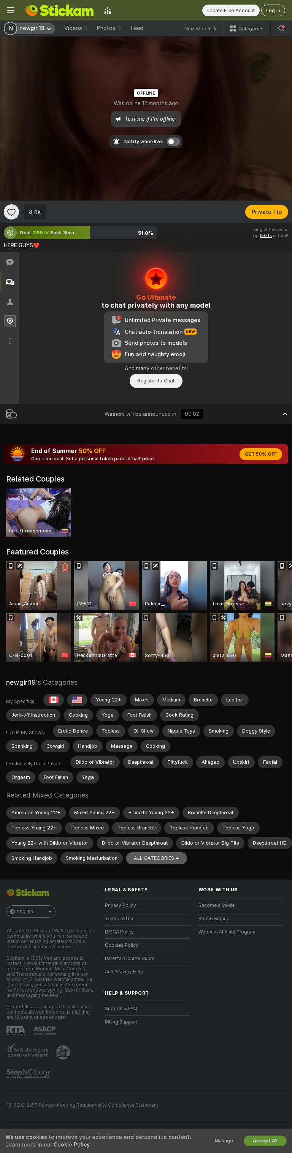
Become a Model (217, 905)
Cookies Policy (121, 945)
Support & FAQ (121, 1008)
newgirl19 (21, 682)
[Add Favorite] (11, 212)
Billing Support (121, 1022)
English (25, 911)
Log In (273, 10)
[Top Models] (107, 10)
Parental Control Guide (129, 958)
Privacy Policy (120, 905)
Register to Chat (156, 381)
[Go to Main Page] (59, 10)
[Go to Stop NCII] (28, 1073)
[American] (77, 700)
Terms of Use (120, 918)
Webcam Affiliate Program (227, 932)
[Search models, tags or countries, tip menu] (281, 28)
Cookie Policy (71, 1145)
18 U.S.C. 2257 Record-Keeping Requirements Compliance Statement (82, 1105)
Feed (137, 28)
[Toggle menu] (10, 10)
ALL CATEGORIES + (156, 858)
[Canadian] (53, 700)
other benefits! (169, 368)
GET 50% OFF (261, 454)
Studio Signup (214, 918)
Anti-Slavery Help (124, 972)
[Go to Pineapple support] (64, 1052)
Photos (109, 28)
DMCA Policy (119, 932)
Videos (75, 28)
